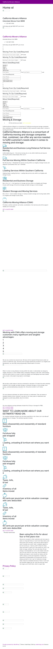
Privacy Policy (9, 566)
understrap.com (39, 644)
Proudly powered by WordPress (11, 644)
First (22, 72)
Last (43, 72)
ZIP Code (23, 54)
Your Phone (8, 74)
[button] (6, 548)
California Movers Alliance (11, 2)
